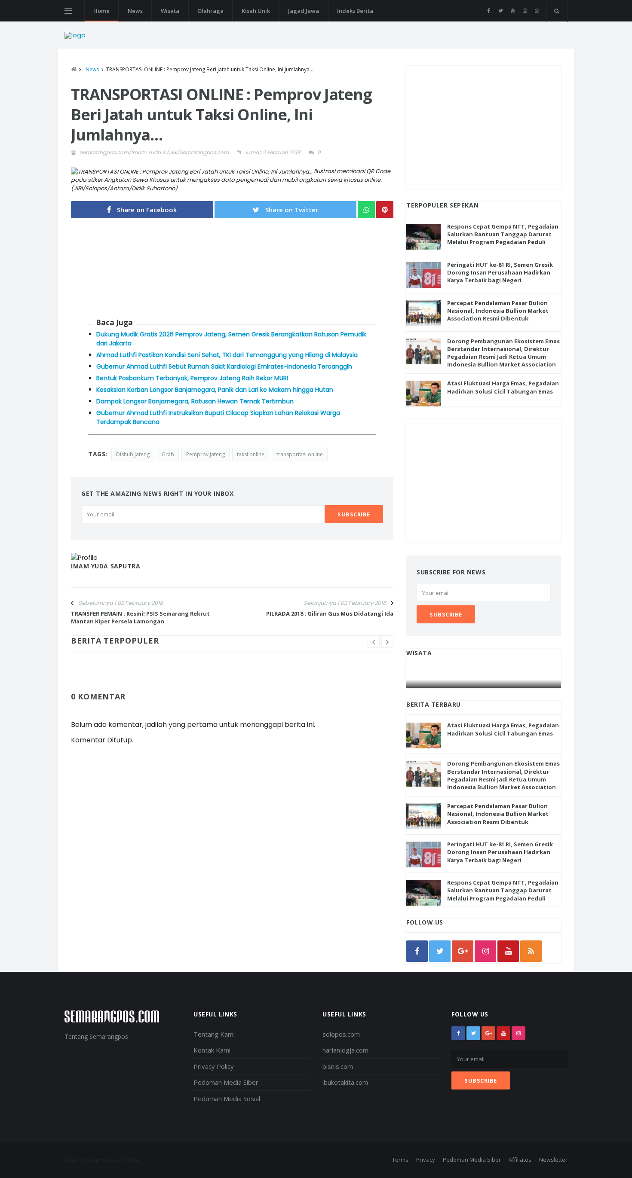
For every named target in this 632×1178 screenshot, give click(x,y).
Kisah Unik (256, 11)
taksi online (250, 454)
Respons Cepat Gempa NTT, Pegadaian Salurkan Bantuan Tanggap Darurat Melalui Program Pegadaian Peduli (502, 234)
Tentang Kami (214, 1034)
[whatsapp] (537, 11)
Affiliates (520, 1159)
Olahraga (210, 11)
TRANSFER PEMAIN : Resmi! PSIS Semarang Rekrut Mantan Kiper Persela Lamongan (140, 617)
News (135, 11)
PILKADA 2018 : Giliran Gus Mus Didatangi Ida (329, 613)
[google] (462, 951)
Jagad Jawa (303, 11)
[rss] (531, 951)
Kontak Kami (211, 1050)
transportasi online (299, 454)
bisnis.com (337, 1066)
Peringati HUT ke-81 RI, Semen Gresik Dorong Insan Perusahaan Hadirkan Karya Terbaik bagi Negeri (500, 272)
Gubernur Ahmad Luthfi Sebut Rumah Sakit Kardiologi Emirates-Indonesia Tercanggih (224, 366)
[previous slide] (374, 642)
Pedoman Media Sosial (226, 1098)
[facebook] (488, 11)
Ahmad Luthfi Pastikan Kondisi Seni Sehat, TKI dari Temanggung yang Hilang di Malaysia (227, 355)
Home (101, 11)
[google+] (488, 1033)
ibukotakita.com (345, 1082)
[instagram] (525, 11)
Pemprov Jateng (205, 454)
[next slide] (387, 642)
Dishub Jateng (133, 454)
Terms (400, 1159)
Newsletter (553, 1159)
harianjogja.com (345, 1050)
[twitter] (500, 11)
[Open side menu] (68, 10)
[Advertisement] (483, 126)
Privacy (425, 1159)
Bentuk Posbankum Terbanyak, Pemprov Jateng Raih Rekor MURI (192, 378)
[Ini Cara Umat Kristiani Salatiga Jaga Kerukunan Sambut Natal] (484, 679)
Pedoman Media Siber (225, 1082)
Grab (168, 454)
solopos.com (341, 1034)
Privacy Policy (213, 1066)
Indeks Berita (355, 11)
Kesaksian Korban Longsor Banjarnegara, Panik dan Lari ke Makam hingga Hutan (214, 389)
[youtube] (512, 11)
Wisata (170, 11)
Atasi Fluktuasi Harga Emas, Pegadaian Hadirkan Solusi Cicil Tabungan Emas (503, 387)
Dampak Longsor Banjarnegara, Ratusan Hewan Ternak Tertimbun (195, 401)
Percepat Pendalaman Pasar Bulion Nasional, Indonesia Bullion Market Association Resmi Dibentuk (498, 310)
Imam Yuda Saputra (106, 566)
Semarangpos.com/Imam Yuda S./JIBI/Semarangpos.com (154, 152)
